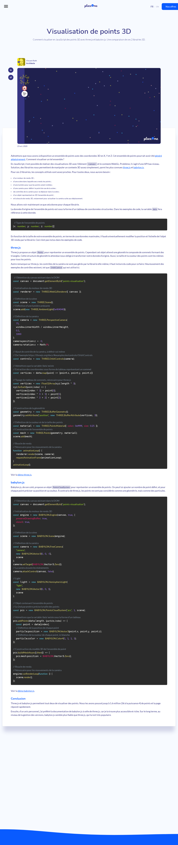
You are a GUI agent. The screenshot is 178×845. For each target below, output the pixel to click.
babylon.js (138, 167)
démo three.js (25, 474)
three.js (127, 167)
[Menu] (6, 6)
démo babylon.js (26, 690)
